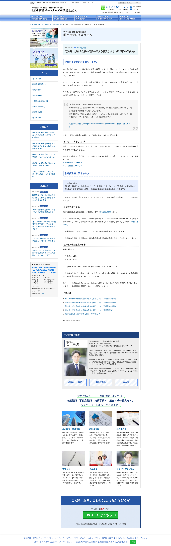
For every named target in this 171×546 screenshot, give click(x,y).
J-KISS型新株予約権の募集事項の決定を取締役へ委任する (43, 240)
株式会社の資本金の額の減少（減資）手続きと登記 (43, 164)
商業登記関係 (81, 48)
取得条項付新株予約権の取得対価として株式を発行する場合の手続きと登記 (43, 197)
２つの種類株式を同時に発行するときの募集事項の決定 (43, 211)
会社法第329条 (106, 212)
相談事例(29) (37, 112)
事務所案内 (101, 382)
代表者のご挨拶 (75, 382)
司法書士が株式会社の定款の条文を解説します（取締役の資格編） (91, 302)
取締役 (67, 320)
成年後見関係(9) (38, 106)
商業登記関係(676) (39, 84)
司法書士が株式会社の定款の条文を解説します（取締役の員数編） (91, 299)
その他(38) (36, 118)
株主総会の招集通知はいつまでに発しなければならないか (43, 155)
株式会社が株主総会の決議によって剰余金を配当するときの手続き (43, 135)
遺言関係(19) (37, 95)
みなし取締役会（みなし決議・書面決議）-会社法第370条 (43, 174)
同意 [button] (133, 542)
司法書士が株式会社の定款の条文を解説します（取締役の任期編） (91, 306)
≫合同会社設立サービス (72, 166)
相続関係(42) (37, 90)
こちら (42, 293)
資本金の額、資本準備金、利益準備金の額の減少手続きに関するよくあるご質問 (43, 252)
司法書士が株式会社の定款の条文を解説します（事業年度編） (89, 310)
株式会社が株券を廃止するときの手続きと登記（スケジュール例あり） (43, 146)
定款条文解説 (75, 320)
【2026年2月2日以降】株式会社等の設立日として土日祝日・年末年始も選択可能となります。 (44, 225)
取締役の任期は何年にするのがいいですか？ (82, 314)
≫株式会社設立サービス (72, 163)
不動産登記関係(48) (40, 101)
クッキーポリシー (66, 542)
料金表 (126, 382)
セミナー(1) (37, 79)
